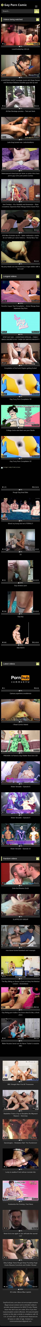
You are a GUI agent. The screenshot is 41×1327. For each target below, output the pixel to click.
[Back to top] (34, 1320)
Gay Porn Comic (15, 5)
